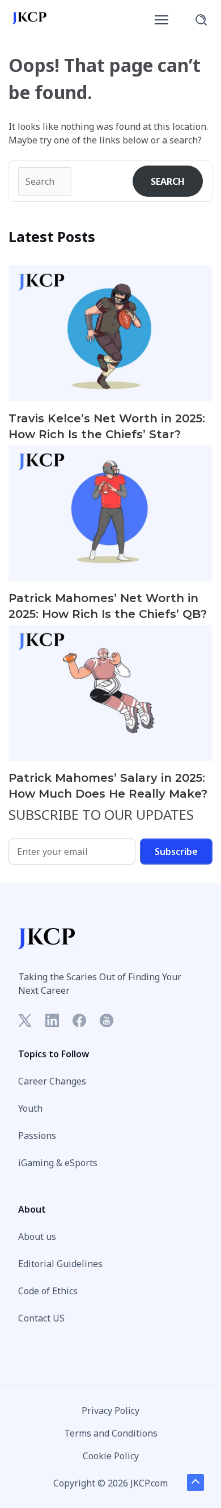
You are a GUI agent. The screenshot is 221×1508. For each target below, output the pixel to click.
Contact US (41, 1318)
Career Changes (52, 1081)
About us (37, 1236)
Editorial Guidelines (60, 1263)
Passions (37, 1135)
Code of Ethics (48, 1291)
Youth (30, 1108)
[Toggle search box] (201, 20)
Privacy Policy (110, 1410)
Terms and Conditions (111, 1433)
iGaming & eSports (57, 1163)
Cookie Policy (111, 1456)
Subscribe (176, 851)
